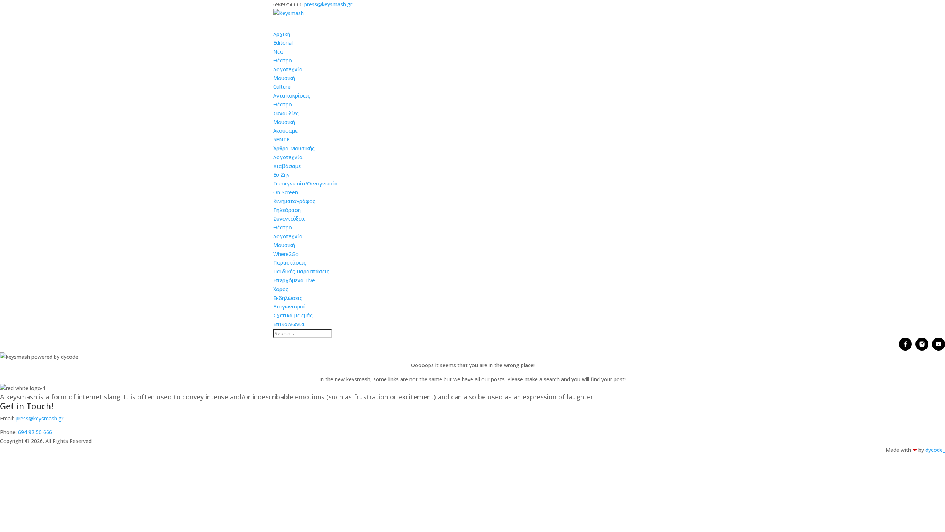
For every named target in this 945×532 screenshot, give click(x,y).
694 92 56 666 (35, 432)
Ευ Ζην (281, 174)
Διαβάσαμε (287, 166)
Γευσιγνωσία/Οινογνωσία (305, 183)
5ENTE (281, 139)
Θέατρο (282, 60)
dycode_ (935, 449)
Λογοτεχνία (288, 69)
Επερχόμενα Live (294, 280)
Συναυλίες (286, 113)
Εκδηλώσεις (287, 297)
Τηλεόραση (287, 210)
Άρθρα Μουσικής (294, 148)
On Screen (285, 192)
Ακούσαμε (285, 130)
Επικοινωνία (289, 324)
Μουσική (284, 78)
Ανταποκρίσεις (291, 95)
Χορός (280, 289)
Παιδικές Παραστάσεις (301, 271)
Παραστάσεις (289, 262)
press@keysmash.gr (39, 418)
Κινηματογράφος (294, 201)
